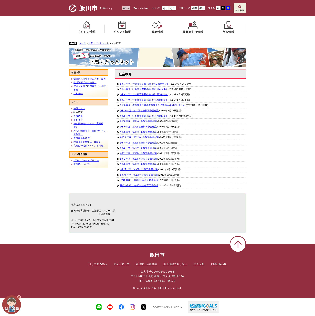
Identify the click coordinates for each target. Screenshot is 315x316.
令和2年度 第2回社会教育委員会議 (138, 158)
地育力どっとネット (98, 43)
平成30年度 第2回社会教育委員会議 (139, 180)
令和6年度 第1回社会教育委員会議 (138, 121)
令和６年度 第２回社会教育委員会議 (139, 110)
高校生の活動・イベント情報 (88, 145)
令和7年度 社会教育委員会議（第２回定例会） (144, 83)
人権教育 (78, 116)
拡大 (202, 8)
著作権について (82, 164)
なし (172, 8)
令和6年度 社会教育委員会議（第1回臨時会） (144, 116)
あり (165, 8)
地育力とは (79, 108)
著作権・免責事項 (146, 264)
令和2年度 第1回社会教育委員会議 (138, 164)
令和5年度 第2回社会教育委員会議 (138, 126)
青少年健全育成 (82, 138)
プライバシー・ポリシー (86, 160)
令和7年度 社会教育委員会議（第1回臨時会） (144, 100)
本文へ (126, 8)
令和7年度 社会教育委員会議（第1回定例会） (144, 89)
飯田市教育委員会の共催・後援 (90, 78)
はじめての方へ (98, 264)
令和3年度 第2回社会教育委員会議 (138, 148)
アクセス (199, 264)
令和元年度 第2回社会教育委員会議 (139, 169)
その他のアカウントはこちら (167, 307)
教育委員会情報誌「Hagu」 (88, 142)
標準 (194, 8)
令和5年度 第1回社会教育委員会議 (138, 132)
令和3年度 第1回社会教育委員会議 (138, 153)
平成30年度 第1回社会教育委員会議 (139, 185)
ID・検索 (239, 10)
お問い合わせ (218, 264)
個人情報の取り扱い (175, 264)
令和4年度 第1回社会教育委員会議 (138, 142)
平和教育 (78, 119)
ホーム (82, 43)
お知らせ (78, 93)
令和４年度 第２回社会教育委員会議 (139, 137)
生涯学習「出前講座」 (85, 82)
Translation (141, 8)
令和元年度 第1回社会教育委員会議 (139, 174)
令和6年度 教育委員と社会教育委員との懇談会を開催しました (152, 105)
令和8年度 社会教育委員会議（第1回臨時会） (144, 94)
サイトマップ (121, 264)
